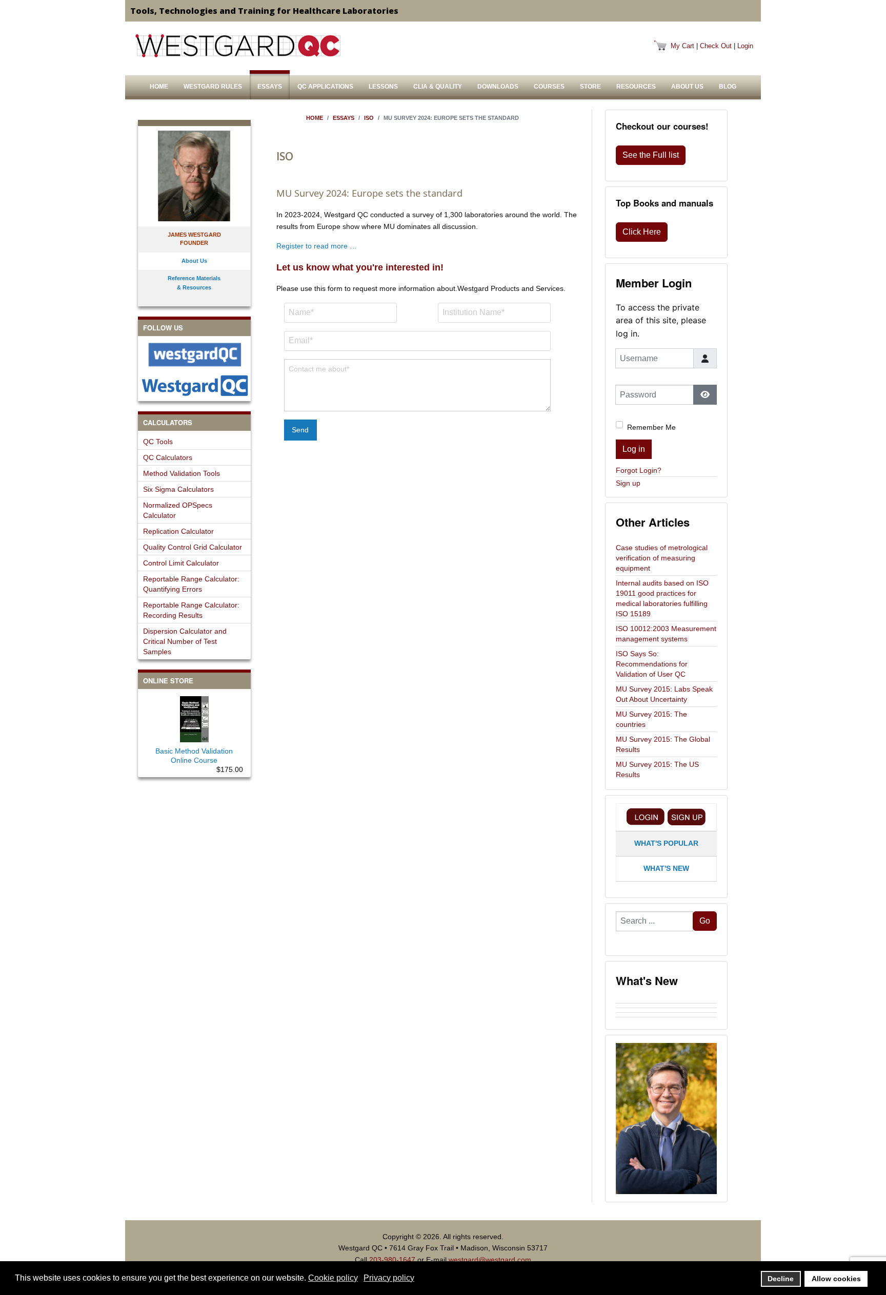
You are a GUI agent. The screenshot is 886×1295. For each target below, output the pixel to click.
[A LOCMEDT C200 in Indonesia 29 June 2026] (666, 1010)
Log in (633, 449)
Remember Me (651, 427)
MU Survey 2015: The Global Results (663, 744)
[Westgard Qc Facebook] (194, 354)
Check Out (716, 46)
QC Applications (325, 86)
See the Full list (650, 155)
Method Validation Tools (181, 473)
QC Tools (158, 441)
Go (704, 920)
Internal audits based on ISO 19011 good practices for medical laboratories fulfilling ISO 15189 (662, 598)
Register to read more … (316, 246)
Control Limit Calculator (181, 563)
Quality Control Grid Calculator (192, 547)
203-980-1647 (392, 1260)
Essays (269, 86)
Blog (727, 86)
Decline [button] (781, 1279)
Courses (549, 86)
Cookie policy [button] (333, 1277)
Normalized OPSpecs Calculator (177, 510)
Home (159, 86)
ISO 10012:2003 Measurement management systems (666, 633)
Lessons (383, 86)
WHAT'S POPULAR (666, 843)
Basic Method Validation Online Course (194, 755)
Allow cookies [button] (836, 1279)
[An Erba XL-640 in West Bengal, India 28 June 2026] (666, 1015)
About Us (687, 86)
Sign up (628, 483)
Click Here (641, 231)
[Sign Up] (686, 817)
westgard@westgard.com (490, 1260)
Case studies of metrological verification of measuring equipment (662, 558)
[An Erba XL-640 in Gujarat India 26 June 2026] (666, 1019)
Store (590, 86)
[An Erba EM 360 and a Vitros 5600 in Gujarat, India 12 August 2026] (666, 1001)
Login (745, 46)
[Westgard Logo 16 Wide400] (237, 45)
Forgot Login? (638, 470)
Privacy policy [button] (389, 1277)
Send (300, 430)
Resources (636, 86)
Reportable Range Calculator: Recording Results (191, 610)
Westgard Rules (213, 86)
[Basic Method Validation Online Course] (194, 717)
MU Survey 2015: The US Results (657, 769)
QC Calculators (167, 457)
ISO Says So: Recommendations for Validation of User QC (652, 664)
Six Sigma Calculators (178, 489)
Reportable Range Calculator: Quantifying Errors (191, 584)
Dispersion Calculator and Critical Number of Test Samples (185, 641)
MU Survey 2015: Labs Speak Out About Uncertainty (664, 694)
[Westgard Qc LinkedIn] (194, 385)
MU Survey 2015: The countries (651, 719)
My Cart (682, 46)
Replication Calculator (178, 531)
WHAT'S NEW (666, 868)
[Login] (645, 817)
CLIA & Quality (437, 86)
